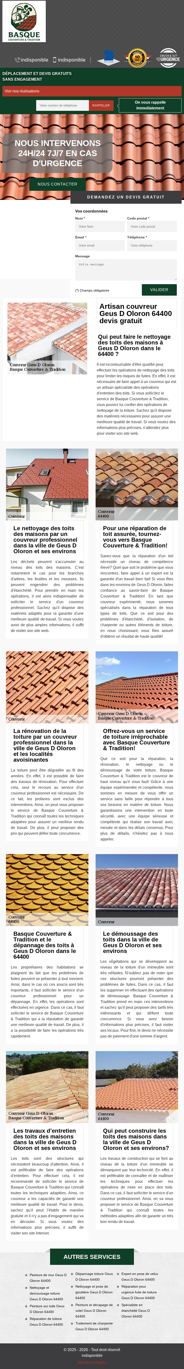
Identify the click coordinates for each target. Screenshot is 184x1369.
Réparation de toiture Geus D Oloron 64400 (46, 1321)
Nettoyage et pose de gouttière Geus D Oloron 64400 (94, 1292)
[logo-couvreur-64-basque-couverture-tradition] (24, 21)
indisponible (34, 59)
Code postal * (138, 218)
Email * (80, 237)
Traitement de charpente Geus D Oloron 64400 (94, 1326)
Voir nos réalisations (22, 91)
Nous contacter (57, 184)
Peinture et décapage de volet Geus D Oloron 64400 (94, 1310)
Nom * (80, 218)
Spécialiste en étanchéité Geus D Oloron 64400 (135, 1310)
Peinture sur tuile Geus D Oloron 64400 (47, 1309)
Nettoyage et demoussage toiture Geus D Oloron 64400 (46, 1293)
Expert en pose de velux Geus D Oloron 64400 (139, 1276)
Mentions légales (92, 1362)
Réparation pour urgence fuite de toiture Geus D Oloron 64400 (139, 1292)
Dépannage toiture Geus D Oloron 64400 (94, 1276)
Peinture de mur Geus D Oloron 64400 (48, 1278)
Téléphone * (137, 237)
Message (82, 256)
